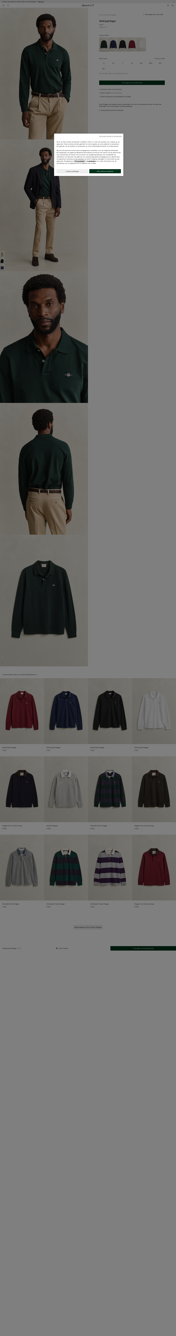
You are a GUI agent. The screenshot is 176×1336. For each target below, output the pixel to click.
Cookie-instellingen (72, 171)
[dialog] (88, 155)
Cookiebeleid (91, 161)
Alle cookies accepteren (105, 171)
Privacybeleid (79, 161)
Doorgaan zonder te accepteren (110, 136)
